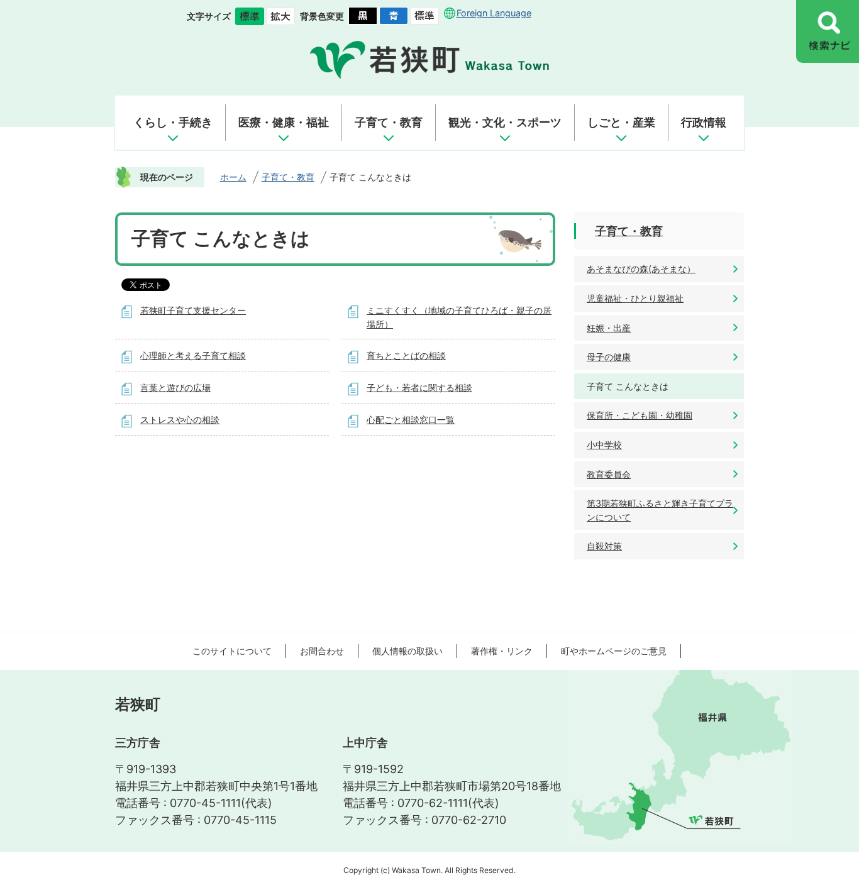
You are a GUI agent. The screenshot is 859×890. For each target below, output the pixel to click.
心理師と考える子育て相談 (193, 355)
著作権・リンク (502, 651)
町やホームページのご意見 (614, 651)
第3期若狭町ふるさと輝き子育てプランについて (660, 510)
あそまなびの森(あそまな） (641, 268)
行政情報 (703, 122)
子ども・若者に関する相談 (419, 387)
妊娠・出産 (609, 327)
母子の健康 (609, 356)
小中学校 (604, 444)
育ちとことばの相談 (406, 355)
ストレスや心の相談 (179, 419)
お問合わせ (322, 651)
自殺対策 (604, 546)
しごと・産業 (621, 122)
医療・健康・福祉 (283, 122)
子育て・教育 (389, 122)
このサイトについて (232, 651)
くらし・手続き (173, 122)
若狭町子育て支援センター (193, 310)
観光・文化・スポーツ (505, 122)
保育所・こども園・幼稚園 (639, 415)
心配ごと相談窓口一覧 (411, 419)
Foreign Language (494, 13)
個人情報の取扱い (407, 651)
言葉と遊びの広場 (175, 387)
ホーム (233, 177)
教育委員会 (609, 474)
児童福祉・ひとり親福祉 (635, 298)
